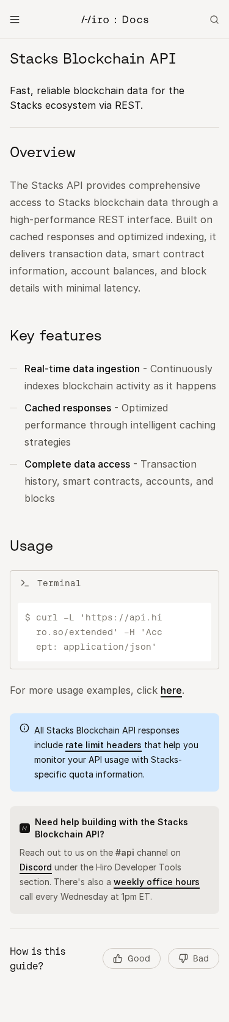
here (171, 690)
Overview (43, 152)
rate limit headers (103, 745)
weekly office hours (157, 882)
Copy (187, 617)
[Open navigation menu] (14, 19)
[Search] (214, 19)
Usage (31, 545)
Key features (55, 335)
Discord (36, 867)
